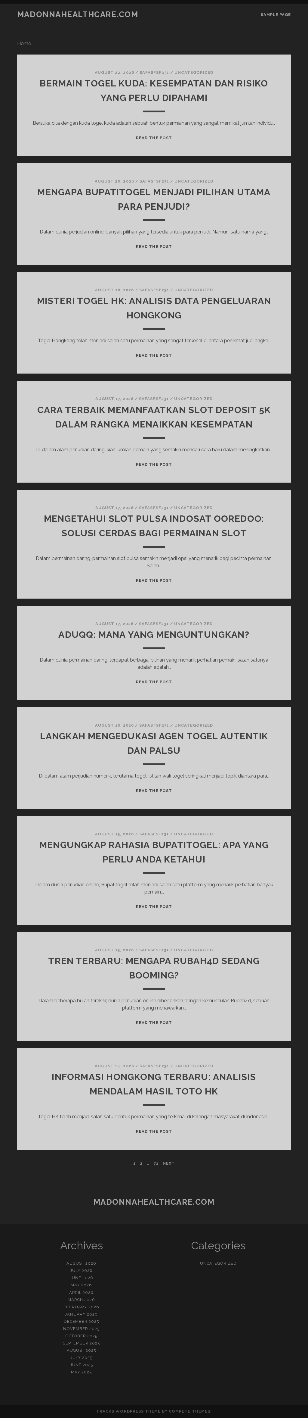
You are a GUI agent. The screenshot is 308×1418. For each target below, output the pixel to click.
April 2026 (81, 1292)
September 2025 (81, 1343)
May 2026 (81, 1285)
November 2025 (81, 1328)
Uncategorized (193, 72)
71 (156, 1163)
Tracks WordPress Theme (128, 1411)
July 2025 (81, 1357)
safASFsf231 (154, 72)
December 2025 (81, 1321)
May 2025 (81, 1372)
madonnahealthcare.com (77, 14)
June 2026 (81, 1278)
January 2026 (81, 1314)
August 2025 (81, 1350)
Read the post (154, 138)
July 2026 (81, 1270)
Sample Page (276, 14)
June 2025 (81, 1365)
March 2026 (81, 1299)
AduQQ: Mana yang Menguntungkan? (153, 634)
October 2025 (82, 1336)
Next (169, 1163)
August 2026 (81, 1263)
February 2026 (81, 1307)
